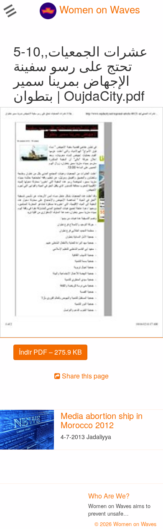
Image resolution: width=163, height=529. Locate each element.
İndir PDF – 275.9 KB (50, 352)
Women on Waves (98, 9)
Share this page (84, 376)
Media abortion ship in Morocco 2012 (102, 420)
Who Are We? (109, 496)
